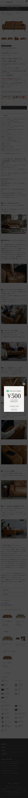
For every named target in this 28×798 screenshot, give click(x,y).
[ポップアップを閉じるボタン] (23, 384)
